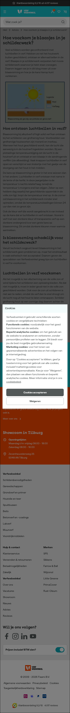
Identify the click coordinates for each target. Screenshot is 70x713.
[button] (35, 392)
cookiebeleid (13, 381)
